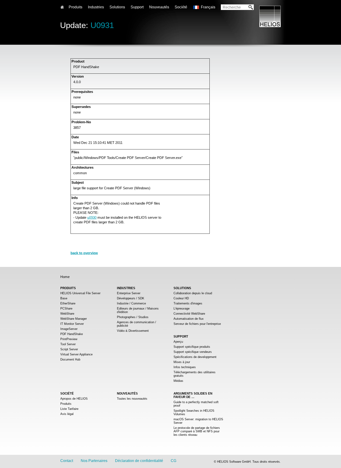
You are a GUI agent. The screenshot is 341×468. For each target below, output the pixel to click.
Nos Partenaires (94, 461)
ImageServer (68, 329)
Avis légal (67, 414)
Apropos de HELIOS (74, 398)
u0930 (92, 217)
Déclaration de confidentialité (139, 461)
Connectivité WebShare (189, 313)
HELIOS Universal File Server (80, 293)
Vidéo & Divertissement (133, 330)
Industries (96, 7)
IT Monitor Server (72, 324)
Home (65, 277)
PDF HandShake (71, 334)
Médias (178, 381)
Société (181, 7)
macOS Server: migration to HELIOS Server (198, 420)
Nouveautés (159, 7)
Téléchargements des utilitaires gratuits (195, 373)
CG (173, 461)
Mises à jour (182, 362)
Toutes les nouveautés (132, 398)
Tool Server (68, 344)
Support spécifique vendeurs (193, 352)
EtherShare (67, 303)
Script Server (69, 349)
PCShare (66, 308)
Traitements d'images (188, 303)
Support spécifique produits (192, 346)
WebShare (67, 313)
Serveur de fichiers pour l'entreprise (197, 324)
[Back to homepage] (270, 26)
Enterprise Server (128, 293)
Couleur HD (181, 298)
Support (137, 7)
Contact (66, 461)
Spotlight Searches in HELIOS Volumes (194, 412)
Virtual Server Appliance (76, 354)
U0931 (102, 25)
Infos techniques (185, 367)
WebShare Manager (73, 318)
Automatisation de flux (189, 318)
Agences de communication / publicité (136, 323)
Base (63, 298)
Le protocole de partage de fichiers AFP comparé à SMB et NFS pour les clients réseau (197, 431)
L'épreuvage (182, 308)
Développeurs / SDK (130, 298)
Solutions (117, 7)
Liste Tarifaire (69, 409)
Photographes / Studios (132, 317)
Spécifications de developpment (195, 357)
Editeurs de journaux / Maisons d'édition (138, 310)
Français (208, 7)
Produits (65, 403)
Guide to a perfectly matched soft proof (196, 403)
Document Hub (70, 359)
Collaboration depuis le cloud (193, 293)
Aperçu (178, 341)
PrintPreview (68, 339)
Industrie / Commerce (131, 303)
